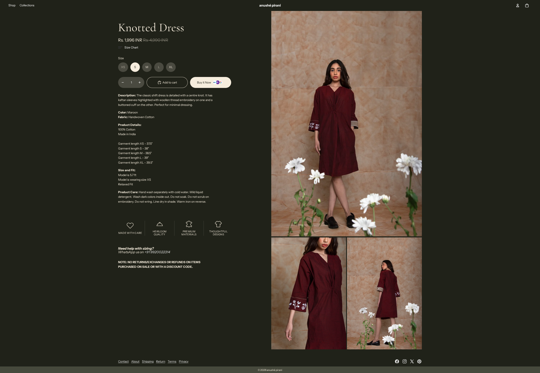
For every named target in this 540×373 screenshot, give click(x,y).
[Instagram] (404, 361)
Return (160, 361)
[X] (411, 361)
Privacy (183, 361)
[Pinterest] (419, 361)
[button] (128, 47)
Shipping (148, 361)
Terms (172, 361)
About (135, 361)
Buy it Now (204, 82)
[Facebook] (397, 361)
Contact (123, 361)
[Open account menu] (517, 5)
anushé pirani (274, 370)
